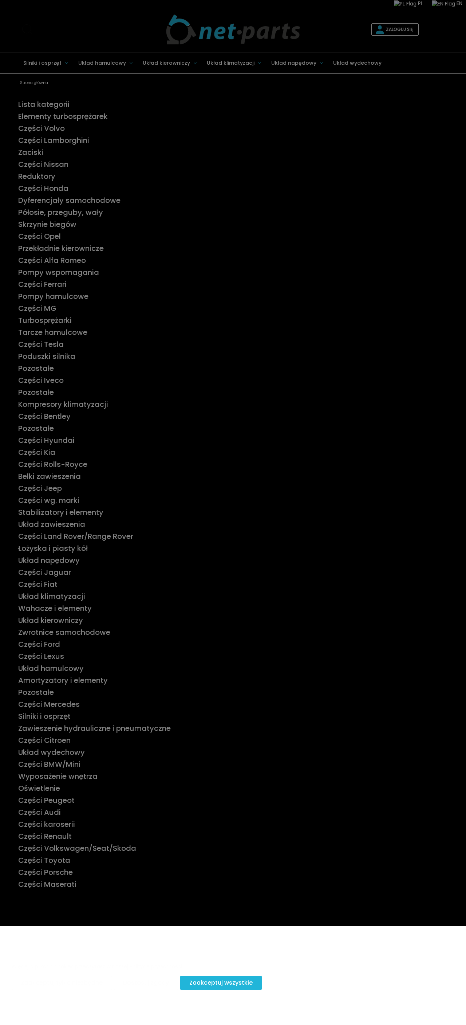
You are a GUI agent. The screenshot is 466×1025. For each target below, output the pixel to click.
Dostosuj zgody (146, 982)
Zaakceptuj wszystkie (221, 982)
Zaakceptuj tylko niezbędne (62, 982)
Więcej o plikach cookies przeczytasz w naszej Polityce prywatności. (97, 966)
